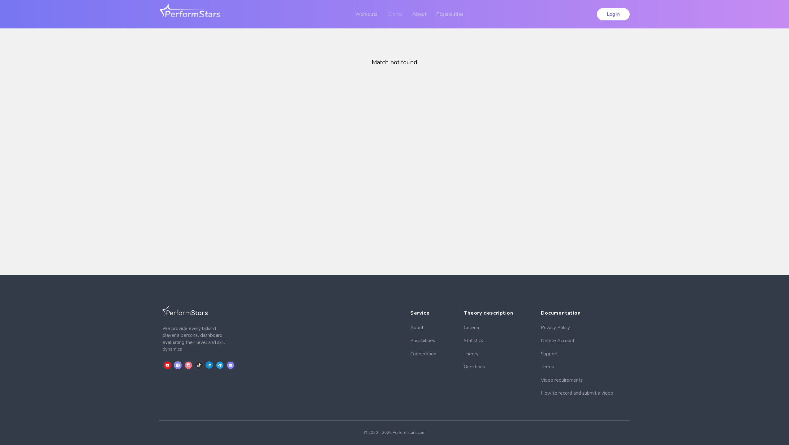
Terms (547, 367)
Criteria (471, 327)
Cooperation (423, 354)
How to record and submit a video (577, 393)
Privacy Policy (555, 327)
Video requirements (562, 380)
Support (549, 354)
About (417, 327)
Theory (471, 354)
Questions (474, 367)
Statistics (473, 340)
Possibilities (422, 340)
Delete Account (558, 340)
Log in (613, 14)
